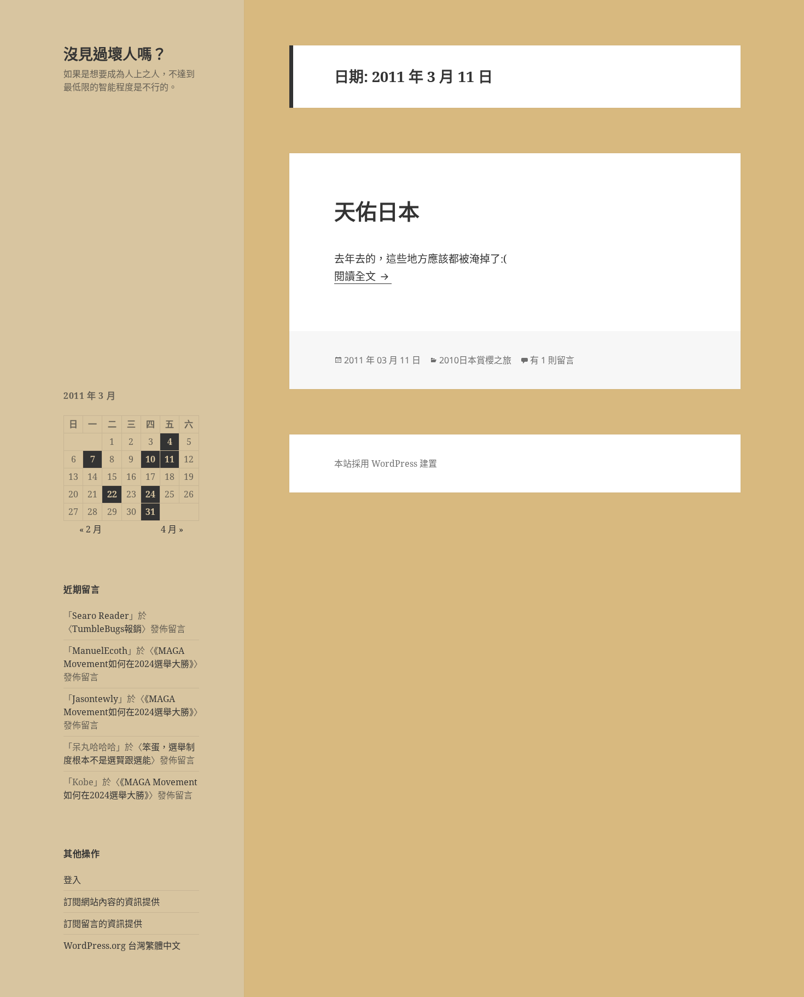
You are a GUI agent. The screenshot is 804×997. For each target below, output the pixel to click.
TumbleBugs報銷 (107, 629)
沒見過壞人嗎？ (115, 54)
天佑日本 (377, 210)
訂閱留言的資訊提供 (102, 924)
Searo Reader (100, 616)
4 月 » (172, 529)
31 (150, 512)
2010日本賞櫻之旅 (475, 360)
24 (150, 494)
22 (112, 494)
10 (150, 459)
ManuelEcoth (99, 651)
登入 (72, 880)
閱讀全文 (363, 276)
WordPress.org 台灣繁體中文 (121, 946)
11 (169, 459)
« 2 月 (90, 529)
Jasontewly (95, 699)
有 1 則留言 (552, 360)
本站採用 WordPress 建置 (385, 463)
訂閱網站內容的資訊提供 (111, 902)
